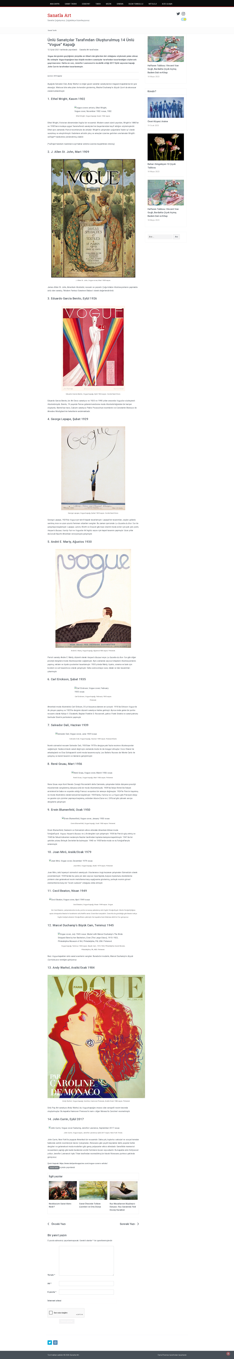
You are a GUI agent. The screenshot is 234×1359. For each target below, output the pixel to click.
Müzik (108, 4)
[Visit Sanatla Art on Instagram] (183, 14)
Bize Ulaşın (167, 4)
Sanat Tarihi (71, 4)
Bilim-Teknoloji (136, 4)
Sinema (120, 4)
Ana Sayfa (54, 4)
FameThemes (163, 1355)
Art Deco (75, 401)
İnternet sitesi (54, 1300)
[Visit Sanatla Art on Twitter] (178, 14)
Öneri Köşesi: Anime (158, 121)
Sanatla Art (59, 15)
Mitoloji (153, 4)
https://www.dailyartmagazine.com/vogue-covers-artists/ (83, 1163)
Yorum (51, 1275)
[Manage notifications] (228, 1354)
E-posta (52, 1292)
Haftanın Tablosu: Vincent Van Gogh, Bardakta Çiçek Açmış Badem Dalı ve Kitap (163, 69)
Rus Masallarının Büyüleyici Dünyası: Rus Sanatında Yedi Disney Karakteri (123, 1207)
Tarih (98, 4)
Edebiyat (86, 4)
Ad (49, 1283)
